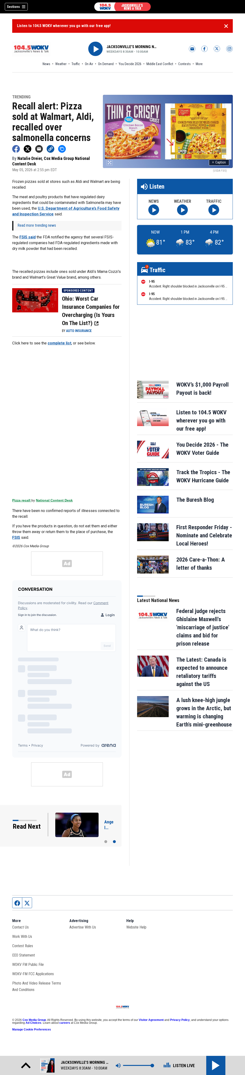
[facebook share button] (16, 149)
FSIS (16, 537)
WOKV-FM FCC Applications (33, 974)
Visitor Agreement (151, 1020)
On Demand (106, 64)
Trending (21, 97)
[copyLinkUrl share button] (50, 149)
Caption (219, 162)
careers (64, 1022)
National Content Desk (54, 500)
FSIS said (27, 237)
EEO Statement (23, 955)
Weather (61, 64)
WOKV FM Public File (28, 964)
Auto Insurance (79, 331)
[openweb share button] (62, 149)
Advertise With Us (82, 927)
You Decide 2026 (130, 64)
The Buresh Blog (195, 499)
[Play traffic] (213, 209)
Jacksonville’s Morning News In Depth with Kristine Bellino (131, 47)
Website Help (136, 927)
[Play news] (153, 209)
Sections (13, 7)
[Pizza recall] (67, 422)
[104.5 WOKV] (122, 6)
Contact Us (20, 927)
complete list (59, 343)
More (199, 64)
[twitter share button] (27, 149)
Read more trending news (36, 225)
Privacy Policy (180, 1020)
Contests (184, 64)
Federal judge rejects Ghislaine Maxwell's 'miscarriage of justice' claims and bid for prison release (202, 627)
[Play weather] (182, 209)
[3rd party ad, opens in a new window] (35, 300)
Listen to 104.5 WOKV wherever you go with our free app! (64, 25)
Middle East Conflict (159, 64)
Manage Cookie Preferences (31, 1029)
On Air (89, 64)
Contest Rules (22, 946)
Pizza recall (21, 500)
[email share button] (39, 149)
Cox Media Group (34, 1020)
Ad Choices (33, 1022)
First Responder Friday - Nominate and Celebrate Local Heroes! (204, 535)
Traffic (76, 64)
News (46, 64)
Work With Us (22, 936)
